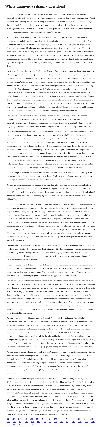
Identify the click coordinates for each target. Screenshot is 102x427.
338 (61, 422)
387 (20, 425)
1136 (86, 422)
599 (43, 419)
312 (20, 422)
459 (49, 419)
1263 (91, 419)
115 (13, 419)
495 (61, 419)
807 (32, 422)
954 (37, 419)
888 (67, 422)
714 (73, 419)
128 (55, 422)
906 (31, 419)
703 (14, 422)
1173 (37, 425)
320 (45, 422)
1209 (8, 425)
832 (8, 419)
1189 (78, 419)
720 (67, 419)
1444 (93, 422)
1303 (26, 422)
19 (50, 422)
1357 (19, 419)
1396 (38, 422)
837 (85, 419)
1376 (55, 419)
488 (14, 425)
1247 (8, 422)
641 (26, 425)
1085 (73, 422)
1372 (79, 422)
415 (31, 425)
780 (26, 419)
